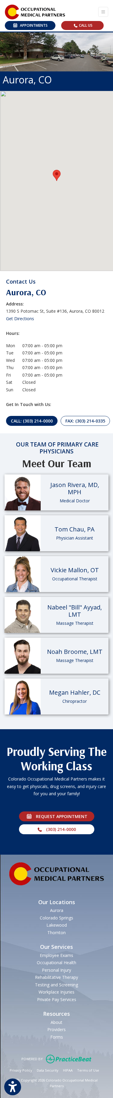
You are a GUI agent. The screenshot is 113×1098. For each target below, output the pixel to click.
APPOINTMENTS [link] (33, 25)
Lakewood (56, 925)
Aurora (56, 910)
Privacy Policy (21, 1070)
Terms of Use (88, 1070)
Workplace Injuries (56, 992)
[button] (56, 175)
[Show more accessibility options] (12, 1087)
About (56, 1022)
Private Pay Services (56, 999)
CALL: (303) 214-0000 (32, 421)
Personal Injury (56, 970)
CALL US (85, 25)
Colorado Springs (56, 918)
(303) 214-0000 (59, 829)
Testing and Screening (56, 985)
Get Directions (20, 318)
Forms (56, 1037)
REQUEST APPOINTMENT (59, 816)
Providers (56, 1029)
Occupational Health (56, 962)
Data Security (47, 1070)
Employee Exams (56, 955)
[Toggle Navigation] (103, 12)
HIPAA (68, 1070)
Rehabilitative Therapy (56, 977)
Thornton (56, 932)
